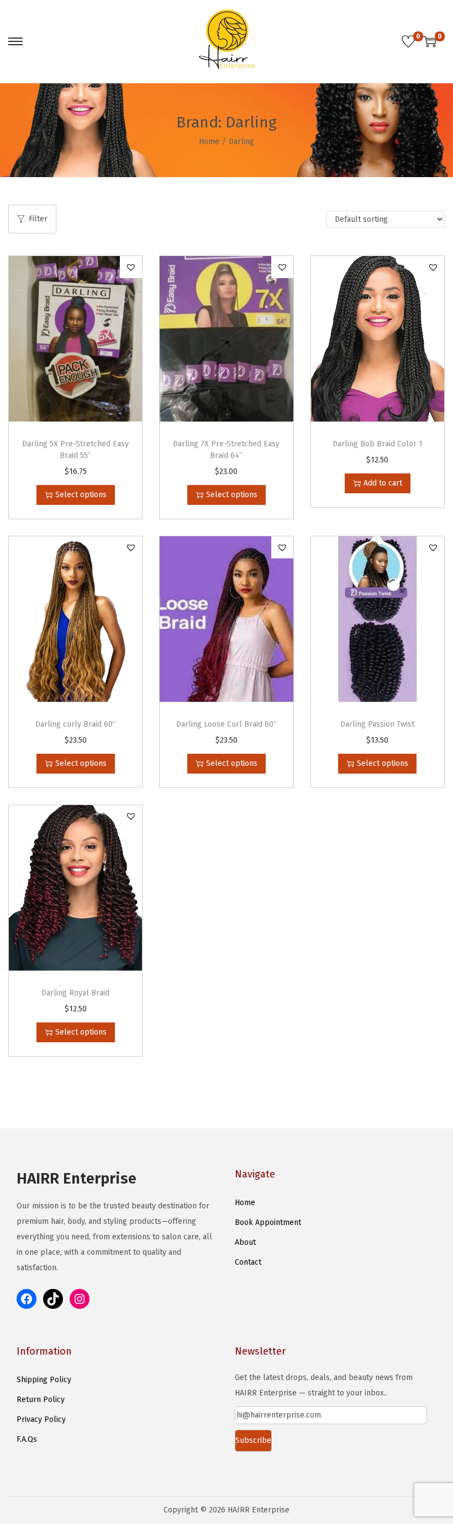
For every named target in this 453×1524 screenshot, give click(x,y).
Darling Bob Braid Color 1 (378, 444)
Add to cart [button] (383, 483)
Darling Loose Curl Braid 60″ (226, 724)
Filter (38, 218)
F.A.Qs (27, 1439)
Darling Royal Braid (75, 993)
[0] (408, 41)
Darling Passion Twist (377, 724)
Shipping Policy (44, 1379)
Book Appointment (268, 1222)
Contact (248, 1262)
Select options (81, 494)
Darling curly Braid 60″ (75, 724)
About (245, 1242)
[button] (131, 267)
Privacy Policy (41, 1419)
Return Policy (41, 1399)
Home (209, 141)
